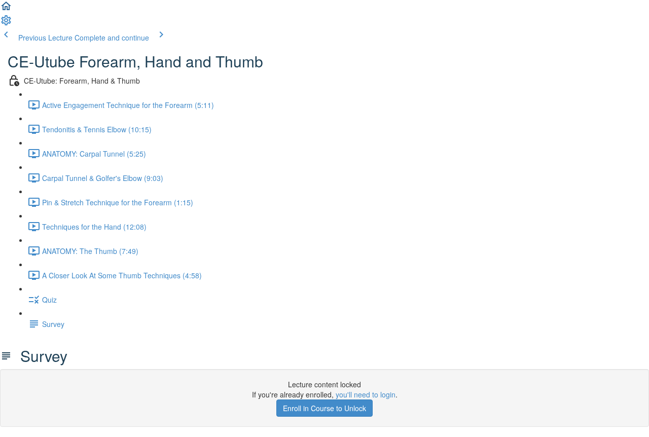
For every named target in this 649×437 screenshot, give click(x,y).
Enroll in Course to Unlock (324, 408)
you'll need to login (365, 394)
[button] (6, 9)
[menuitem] (6, 23)
